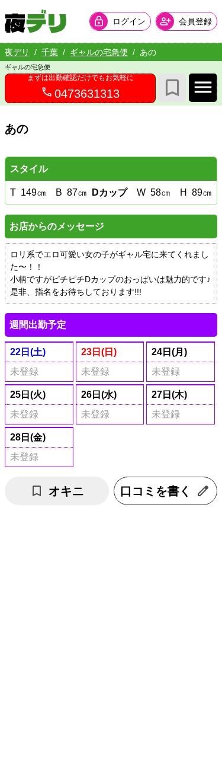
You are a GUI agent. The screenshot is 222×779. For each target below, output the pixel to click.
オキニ (66, 490)
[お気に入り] (172, 88)
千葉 (49, 52)
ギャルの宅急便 (99, 52)
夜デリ (17, 52)
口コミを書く (155, 490)
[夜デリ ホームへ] (35, 21)
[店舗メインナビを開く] (203, 88)
